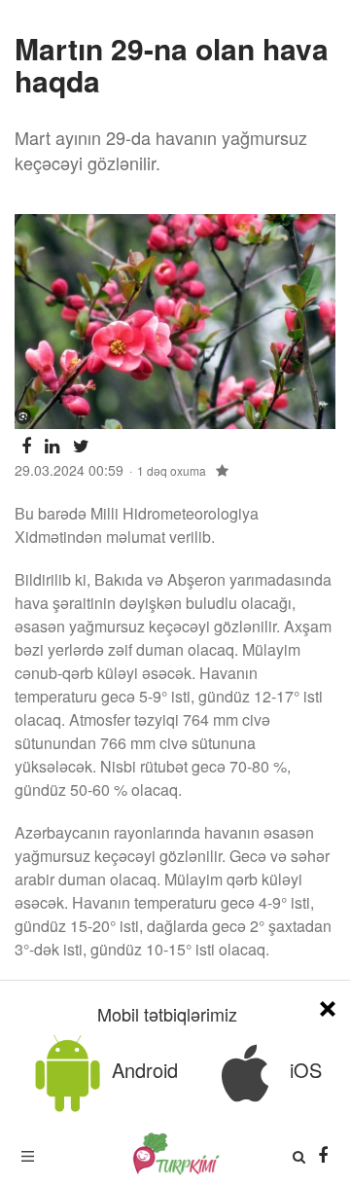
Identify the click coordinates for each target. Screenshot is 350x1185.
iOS (303, 1070)
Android (142, 1070)
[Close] (327, 1005)
